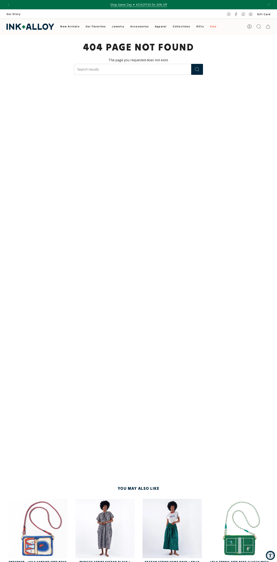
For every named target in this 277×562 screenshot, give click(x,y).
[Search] (197, 69)
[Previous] (8, 4)
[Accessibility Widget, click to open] (270, 555)
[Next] (269, 4)
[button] (118, 27)
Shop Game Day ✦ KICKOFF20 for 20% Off (138, 4)
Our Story (13, 14)
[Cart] (268, 26)
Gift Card (264, 14)
